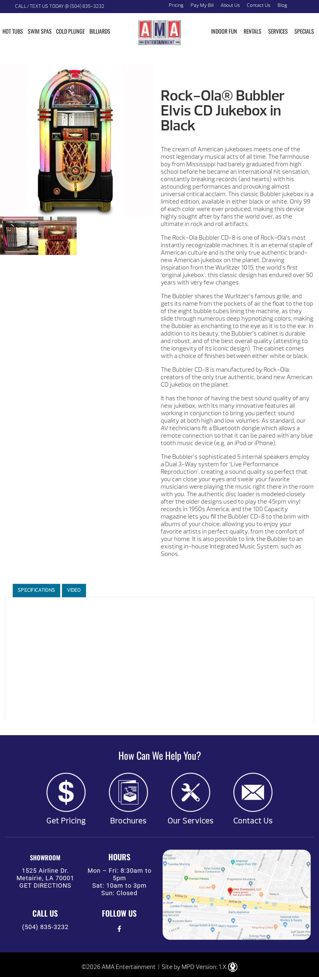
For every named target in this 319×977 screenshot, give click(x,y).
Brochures (128, 821)
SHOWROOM (45, 857)
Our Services (191, 821)
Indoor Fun (224, 31)
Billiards (99, 31)
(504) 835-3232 (45, 927)
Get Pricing (66, 821)
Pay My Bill (202, 5)
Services (278, 31)
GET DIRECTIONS (45, 885)
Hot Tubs (12, 31)
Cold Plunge (70, 31)
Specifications (36, 590)
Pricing (176, 5)
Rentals (252, 31)
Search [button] (298, 6)
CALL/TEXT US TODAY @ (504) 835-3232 (59, 6)
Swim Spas (40, 31)
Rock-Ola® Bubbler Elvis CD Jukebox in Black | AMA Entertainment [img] (159, 32)
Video (74, 590)
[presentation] (119, 928)
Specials (304, 31)
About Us (230, 5)
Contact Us (258, 5)
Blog (282, 5)
